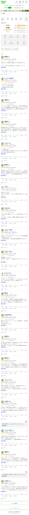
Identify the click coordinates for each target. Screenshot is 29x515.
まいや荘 (3, 13)
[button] (5, 57)
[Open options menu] (27, 56)
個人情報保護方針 (17, 511)
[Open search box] (2, 49)
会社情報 (10, 511)
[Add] (26, 14)
